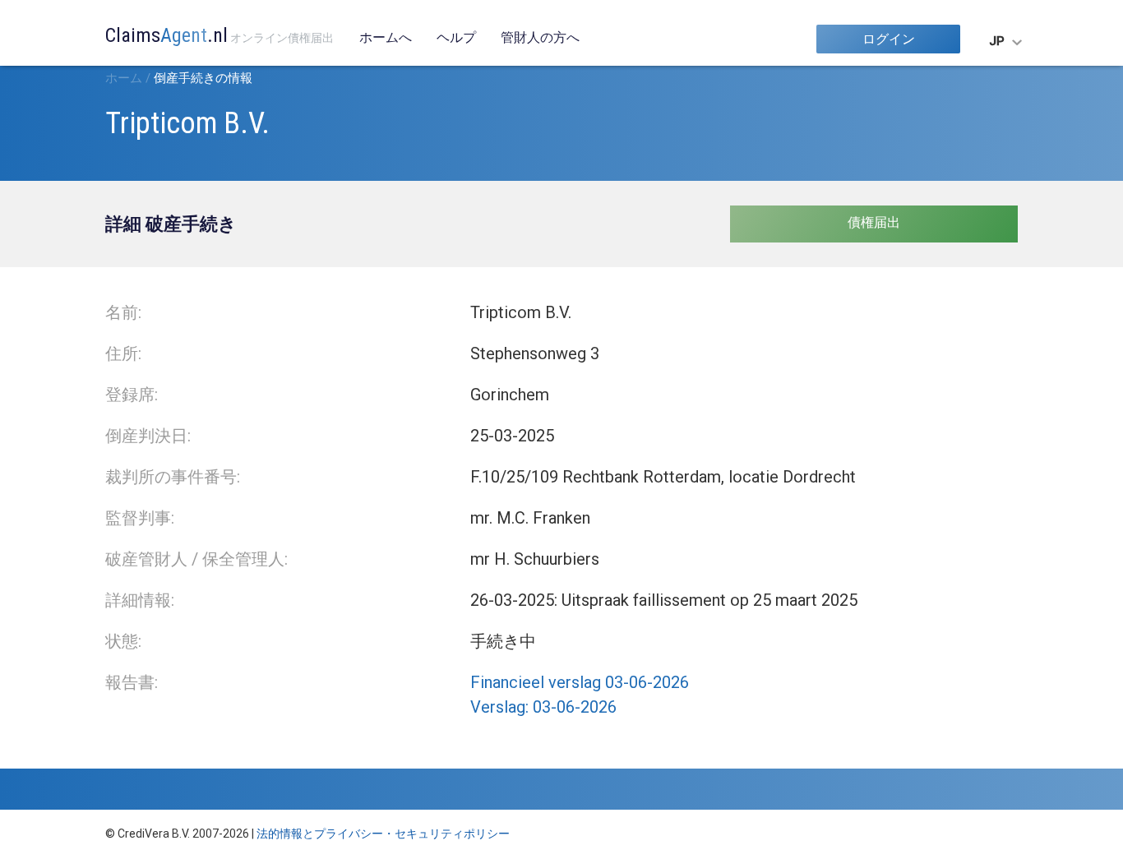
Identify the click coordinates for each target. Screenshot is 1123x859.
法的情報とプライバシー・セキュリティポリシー (383, 833)
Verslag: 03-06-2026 (543, 707)
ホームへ (385, 37)
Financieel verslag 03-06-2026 (579, 682)
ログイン (888, 39)
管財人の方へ (540, 37)
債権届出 (874, 222)
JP (997, 41)
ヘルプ (456, 37)
